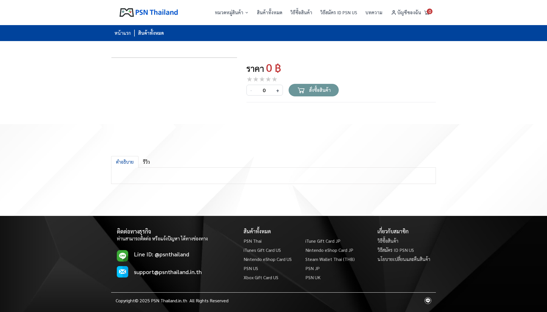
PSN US (251, 268)
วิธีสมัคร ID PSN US (338, 12)
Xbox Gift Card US (261, 277)
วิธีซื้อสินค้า (301, 12)
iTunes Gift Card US (262, 250)
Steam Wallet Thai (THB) (330, 259)
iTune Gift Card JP (322, 241)
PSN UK (313, 277)
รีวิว (146, 162)
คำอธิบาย (125, 162)
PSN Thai (253, 241)
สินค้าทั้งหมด (269, 12)
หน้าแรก (123, 33)
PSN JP (312, 268)
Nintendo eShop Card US (268, 259)
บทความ (373, 12)
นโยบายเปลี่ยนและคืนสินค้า (403, 259)
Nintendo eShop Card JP (329, 250)
